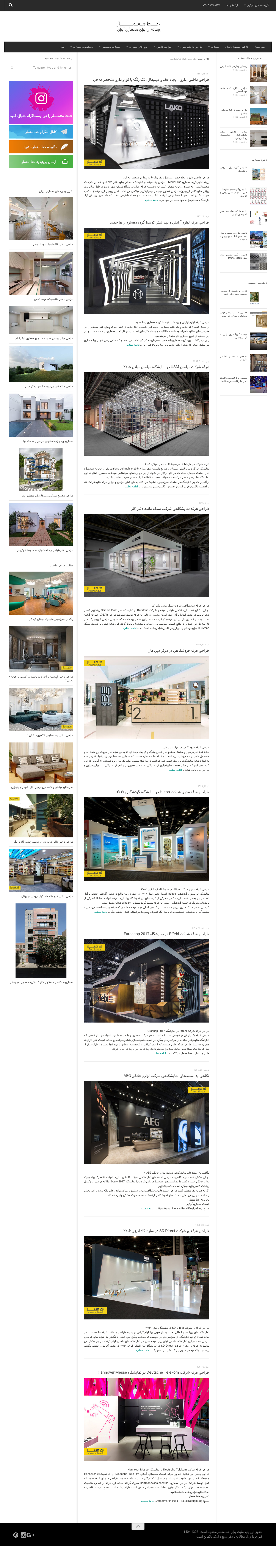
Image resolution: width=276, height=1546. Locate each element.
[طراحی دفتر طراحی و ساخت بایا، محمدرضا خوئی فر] (41, 524)
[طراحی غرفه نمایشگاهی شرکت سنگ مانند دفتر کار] (146, 555)
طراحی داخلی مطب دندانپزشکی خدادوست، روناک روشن (233, 135)
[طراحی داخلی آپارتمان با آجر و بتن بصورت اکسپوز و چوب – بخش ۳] (41, 649)
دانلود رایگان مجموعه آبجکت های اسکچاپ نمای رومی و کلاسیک (233, 193)
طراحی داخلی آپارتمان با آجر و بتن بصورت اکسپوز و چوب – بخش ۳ (41, 679)
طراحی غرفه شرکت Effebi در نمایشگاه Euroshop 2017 (166, 934)
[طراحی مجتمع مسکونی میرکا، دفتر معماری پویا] (41, 469)
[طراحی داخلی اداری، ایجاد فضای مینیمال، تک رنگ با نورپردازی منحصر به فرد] (146, 127)
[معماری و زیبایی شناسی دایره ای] (258, 363)
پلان (62, 47)
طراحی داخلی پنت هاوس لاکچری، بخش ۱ (50, 735)
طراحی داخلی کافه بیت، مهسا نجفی (53, 299)
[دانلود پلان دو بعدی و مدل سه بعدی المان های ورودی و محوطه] (258, 239)
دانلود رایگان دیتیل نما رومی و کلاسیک (233, 169)
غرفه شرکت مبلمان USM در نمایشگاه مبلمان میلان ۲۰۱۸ (166, 367)
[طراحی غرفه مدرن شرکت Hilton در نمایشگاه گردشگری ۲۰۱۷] (146, 839)
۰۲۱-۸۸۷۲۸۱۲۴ (211, 5)
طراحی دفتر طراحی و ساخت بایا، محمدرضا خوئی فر (45, 550)
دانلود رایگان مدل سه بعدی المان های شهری (233, 212)
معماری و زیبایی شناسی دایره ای (233, 357)
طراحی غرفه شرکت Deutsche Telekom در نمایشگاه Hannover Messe (153, 1372)
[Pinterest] (16, 1535)
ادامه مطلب (151, 200)
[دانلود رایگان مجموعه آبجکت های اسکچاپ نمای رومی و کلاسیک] (258, 196)
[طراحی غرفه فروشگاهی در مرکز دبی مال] (146, 697)
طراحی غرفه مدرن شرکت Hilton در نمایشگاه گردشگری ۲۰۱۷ (163, 792)
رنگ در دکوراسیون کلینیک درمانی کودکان (51, 619)
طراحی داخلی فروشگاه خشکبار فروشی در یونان (47, 896)
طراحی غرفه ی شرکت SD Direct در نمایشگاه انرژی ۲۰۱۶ (166, 1231)
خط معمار (259, 47)
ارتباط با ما (232, 5)
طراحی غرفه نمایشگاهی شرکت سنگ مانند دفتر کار (170, 509)
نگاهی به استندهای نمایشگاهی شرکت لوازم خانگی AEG (166, 1076)
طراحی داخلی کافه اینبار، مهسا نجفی (53, 244)
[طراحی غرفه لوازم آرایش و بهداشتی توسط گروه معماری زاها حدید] (146, 271)
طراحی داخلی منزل (191, 47)
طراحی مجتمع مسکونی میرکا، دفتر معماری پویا (47, 495)
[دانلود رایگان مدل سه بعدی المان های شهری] (258, 218)
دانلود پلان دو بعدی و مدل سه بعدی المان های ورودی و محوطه (233, 236)
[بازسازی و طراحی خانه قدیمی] (258, 73)
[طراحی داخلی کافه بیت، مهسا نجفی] (41, 273)
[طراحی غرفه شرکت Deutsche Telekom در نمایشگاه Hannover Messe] (146, 1419)
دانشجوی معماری (83, 47)
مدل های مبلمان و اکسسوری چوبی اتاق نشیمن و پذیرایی (42, 787)
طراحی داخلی (164, 47)
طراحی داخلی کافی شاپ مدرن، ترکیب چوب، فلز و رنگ (43, 842)
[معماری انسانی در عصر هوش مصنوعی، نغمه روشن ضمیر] (258, 319)
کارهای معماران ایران (236, 47)
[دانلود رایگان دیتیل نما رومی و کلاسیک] (258, 174)
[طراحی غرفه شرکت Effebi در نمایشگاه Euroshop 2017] (146, 981)
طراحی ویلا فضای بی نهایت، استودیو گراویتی (49, 386)
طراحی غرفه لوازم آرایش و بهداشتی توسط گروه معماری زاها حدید (159, 222)
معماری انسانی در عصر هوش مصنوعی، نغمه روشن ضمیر (233, 314)
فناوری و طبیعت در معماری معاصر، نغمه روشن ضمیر (233, 292)
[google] (31, 1535)
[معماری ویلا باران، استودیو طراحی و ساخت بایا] (41, 415)
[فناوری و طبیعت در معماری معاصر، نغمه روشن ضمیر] (258, 297)
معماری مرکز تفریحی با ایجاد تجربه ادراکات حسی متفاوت (233, 379)
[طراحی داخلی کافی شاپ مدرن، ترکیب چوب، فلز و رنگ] (41, 815)
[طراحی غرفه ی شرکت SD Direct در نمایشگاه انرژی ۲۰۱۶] (146, 1277)
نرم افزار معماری (138, 47)
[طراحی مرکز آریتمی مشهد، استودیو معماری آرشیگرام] (41, 320)
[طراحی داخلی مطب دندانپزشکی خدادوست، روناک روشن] (258, 138)
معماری (215, 47)
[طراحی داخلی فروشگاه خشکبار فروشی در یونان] (41, 870)
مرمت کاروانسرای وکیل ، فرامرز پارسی (233, 336)
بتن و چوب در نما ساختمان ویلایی (233, 111)
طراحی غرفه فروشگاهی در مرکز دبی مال (178, 650)
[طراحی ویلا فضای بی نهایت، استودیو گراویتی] (41, 364)
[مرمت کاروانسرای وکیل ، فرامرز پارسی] (258, 341)
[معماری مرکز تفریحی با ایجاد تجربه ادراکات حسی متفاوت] (258, 384)
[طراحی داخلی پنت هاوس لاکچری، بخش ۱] (41, 709)
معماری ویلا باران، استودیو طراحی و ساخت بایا (48, 441)
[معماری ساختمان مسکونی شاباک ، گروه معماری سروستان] (41, 940)
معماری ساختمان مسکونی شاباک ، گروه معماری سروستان (41, 982)
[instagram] (23, 1535)
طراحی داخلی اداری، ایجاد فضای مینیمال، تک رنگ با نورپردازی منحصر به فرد (151, 79)
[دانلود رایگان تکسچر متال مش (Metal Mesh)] (258, 261)
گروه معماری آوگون (258, 5)
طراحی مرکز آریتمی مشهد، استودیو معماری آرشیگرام (44, 338)
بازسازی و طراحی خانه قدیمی (233, 66)
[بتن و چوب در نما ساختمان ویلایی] (258, 116)
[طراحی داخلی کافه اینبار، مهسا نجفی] (41, 218)
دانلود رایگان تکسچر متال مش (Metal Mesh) (233, 256)
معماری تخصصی (111, 47)
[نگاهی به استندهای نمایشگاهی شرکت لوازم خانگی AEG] (146, 1122)
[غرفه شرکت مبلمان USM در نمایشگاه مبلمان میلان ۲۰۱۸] (146, 413)
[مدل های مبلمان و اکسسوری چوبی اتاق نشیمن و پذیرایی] (41, 762)
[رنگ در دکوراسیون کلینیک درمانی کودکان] (41, 593)
